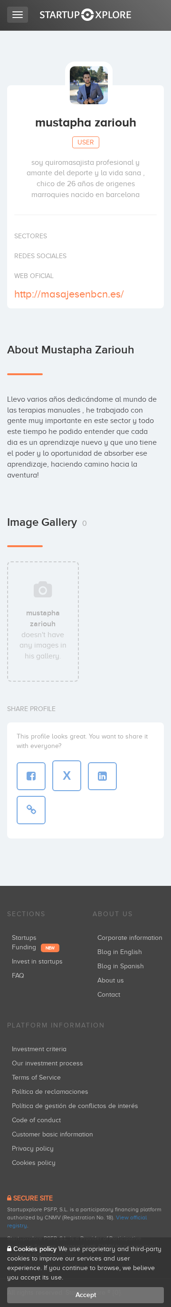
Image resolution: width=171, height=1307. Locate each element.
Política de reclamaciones (50, 1091)
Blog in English (119, 951)
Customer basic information (52, 1134)
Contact (108, 994)
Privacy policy (33, 1148)
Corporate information (129, 937)
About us (110, 980)
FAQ (18, 975)
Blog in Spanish (120, 966)
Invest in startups (37, 961)
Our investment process (47, 1063)
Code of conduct (36, 1120)
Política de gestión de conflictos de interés (75, 1105)
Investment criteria (39, 1049)
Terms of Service (36, 1077)
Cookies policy (34, 1162)
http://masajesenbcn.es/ (69, 294)
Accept (86, 1295)
